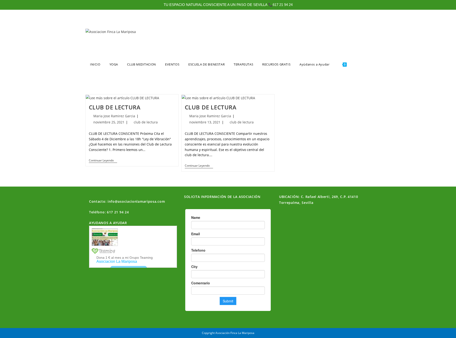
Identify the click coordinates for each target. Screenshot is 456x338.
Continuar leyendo (103, 160)
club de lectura (146, 122)
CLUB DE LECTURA (115, 107)
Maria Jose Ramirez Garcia (114, 116)
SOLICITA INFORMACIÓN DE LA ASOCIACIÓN (222, 196)
